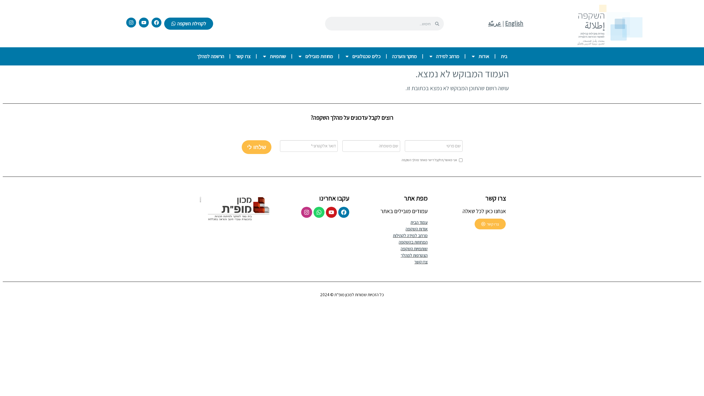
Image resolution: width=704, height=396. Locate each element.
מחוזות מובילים (319, 56)
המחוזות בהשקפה (413, 242)
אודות (484, 56)
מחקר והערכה (404, 56)
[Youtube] (144, 23)
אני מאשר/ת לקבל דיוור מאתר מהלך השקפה (429, 160)
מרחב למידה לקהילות (410, 235)
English (514, 23)
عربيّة (494, 23)
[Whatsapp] (319, 212)
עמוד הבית (419, 222)
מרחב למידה (447, 56)
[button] (256, 147)
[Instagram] (131, 23)
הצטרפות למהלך (414, 255)
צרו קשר (243, 56)
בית (504, 56)
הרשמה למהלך (210, 56)
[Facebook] (156, 23)
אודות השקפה (417, 229)
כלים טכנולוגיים (366, 56)
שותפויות (278, 56)
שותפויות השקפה (414, 249)
